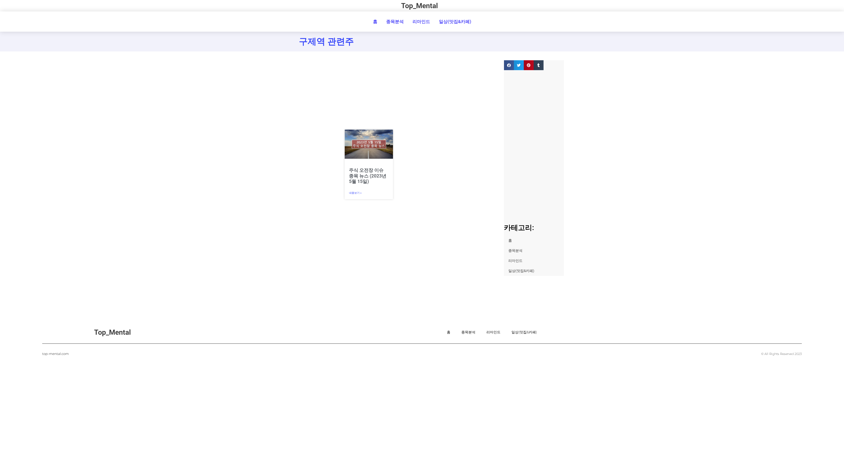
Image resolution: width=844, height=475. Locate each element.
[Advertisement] (309, 126)
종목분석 (395, 21)
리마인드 (421, 21)
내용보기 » (355, 192)
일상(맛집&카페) (455, 21)
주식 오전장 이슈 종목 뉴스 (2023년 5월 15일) (367, 176)
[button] (509, 65)
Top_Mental (419, 6)
